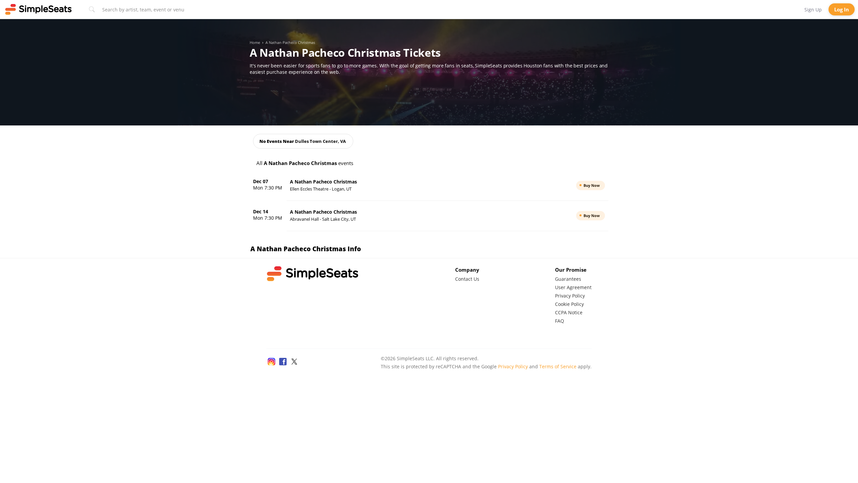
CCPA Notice (569, 312)
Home (255, 42)
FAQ (559, 321)
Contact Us (467, 279)
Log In (841, 9)
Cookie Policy (569, 304)
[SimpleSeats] (38, 9)
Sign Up (813, 9)
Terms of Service (557, 366)
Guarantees (568, 279)
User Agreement (573, 287)
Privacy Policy (570, 295)
